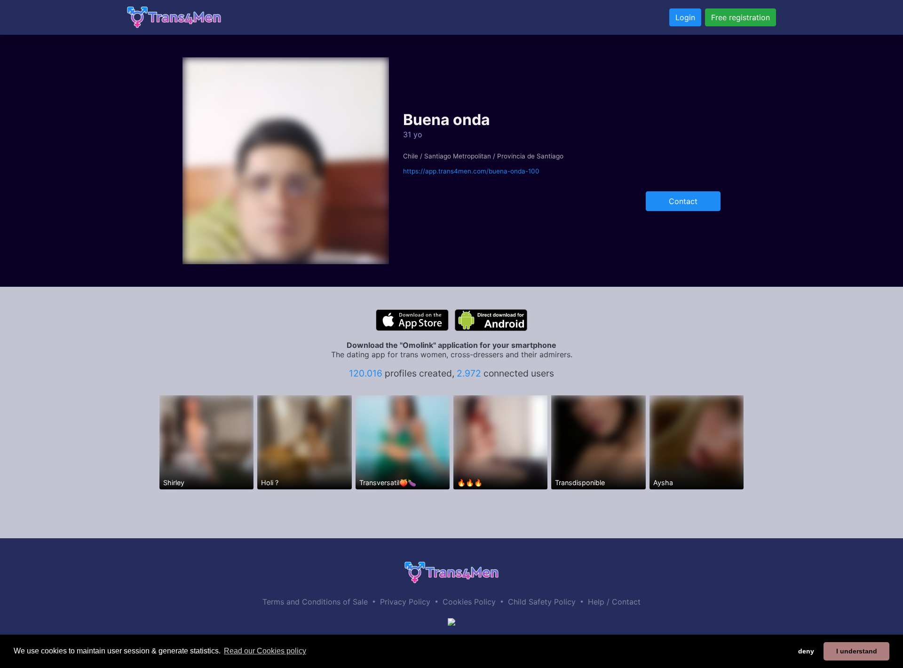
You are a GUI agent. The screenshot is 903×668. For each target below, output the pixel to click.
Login (685, 17)
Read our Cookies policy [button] (265, 651)
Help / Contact (614, 601)
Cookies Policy (469, 601)
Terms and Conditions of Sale (315, 601)
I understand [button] (856, 651)
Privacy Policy (405, 601)
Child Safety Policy (542, 601)
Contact (683, 201)
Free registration (740, 17)
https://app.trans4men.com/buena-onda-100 (471, 171)
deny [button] (806, 651)
